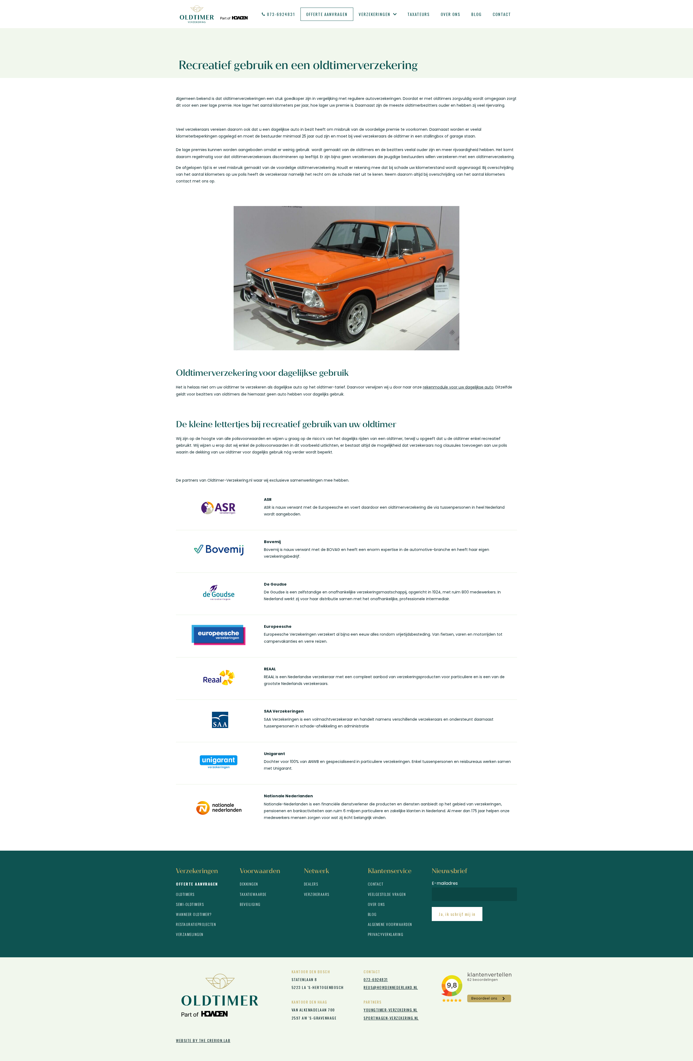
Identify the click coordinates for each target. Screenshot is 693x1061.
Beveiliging (250, 904)
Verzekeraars (316, 894)
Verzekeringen (374, 14)
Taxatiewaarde (253, 894)
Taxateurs (418, 14)
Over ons (450, 14)
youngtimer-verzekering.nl (391, 1010)
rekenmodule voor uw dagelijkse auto (458, 387)
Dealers (311, 884)
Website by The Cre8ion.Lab (203, 1040)
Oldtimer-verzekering (213, 14)
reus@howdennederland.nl (391, 987)
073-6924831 (281, 14)
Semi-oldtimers (190, 904)
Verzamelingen (190, 934)
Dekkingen (249, 884)
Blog (476, 14)
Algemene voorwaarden (390, 924)
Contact (502, 14)
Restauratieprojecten (196, 924)
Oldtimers (185, 894)
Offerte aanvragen (327, 14)
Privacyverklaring (386, 934)
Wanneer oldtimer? (194, 914)
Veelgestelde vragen (387, 894)
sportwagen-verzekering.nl (391, 1018)
